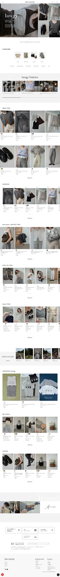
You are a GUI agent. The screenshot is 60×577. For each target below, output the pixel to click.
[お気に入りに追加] (13, 112)
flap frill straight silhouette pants (51, 327)
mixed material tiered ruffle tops (30, 288)
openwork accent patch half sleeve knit (19, 288)
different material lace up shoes (30, 327)
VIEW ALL (30, 177)
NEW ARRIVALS (20, 66)
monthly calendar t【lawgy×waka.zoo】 (48, 404)
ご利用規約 (49, 564)
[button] (3, 2)
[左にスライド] (28, 214)
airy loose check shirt (35, 171)
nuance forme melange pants (52, 171)
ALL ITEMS (12, 66)
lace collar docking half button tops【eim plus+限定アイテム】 (52, 252)
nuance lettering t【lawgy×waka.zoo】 (10, 404)
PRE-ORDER (28, 66)
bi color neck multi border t (40, 437)
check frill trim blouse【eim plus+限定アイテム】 (21, 252)
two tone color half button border (40, 327)
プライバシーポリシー (51, 566)
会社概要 (49, 562)
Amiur (6, 565)
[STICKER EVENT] (30, 20)
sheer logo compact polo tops (18, 326)
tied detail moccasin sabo (6, 171)
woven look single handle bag (51, 437)
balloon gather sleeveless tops (22, 171)
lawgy (6, 562)
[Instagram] (5, 569)
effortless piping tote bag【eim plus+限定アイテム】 (7, 252)
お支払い (37, 562)
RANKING (43, 66)
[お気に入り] (55, 2)
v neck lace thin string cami (29, 437)
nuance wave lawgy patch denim (7, 437)
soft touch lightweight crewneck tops (52, 137)
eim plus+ (37, 566)
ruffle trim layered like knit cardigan (21, 137)
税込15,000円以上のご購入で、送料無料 (30, 41)
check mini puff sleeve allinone (7, 288)
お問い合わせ (49, 569)
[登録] (48, 543)
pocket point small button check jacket (41, 288)
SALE (49, 66)
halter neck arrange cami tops (37, 136)
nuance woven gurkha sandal (29, 474)
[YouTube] (7, 569)
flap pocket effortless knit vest (7, 136)
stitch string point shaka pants (51, 288)
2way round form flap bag (18, 437)
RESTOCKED (36, 66)
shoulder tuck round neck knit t (7, 326)
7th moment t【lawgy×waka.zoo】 (28, 404)
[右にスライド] (32, 214)
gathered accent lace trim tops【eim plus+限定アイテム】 (37, 252)
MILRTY (6, 564)
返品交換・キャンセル (39, 564)
